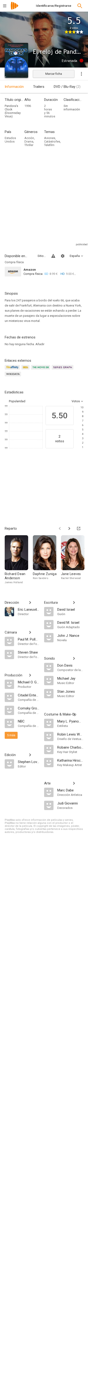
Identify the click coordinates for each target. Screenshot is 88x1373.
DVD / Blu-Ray (67, 87)
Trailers (38, 87)
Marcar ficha (53, 73)
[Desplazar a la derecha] (69, 528)
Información (14, 87)
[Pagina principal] (15, 8)
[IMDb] (26, 370)
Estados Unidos (10, 139)
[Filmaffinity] (13, 370)
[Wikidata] (14, 376)
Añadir (39, 344)
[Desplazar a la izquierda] (60, 528)
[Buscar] (79, 5)
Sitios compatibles (42, 256)
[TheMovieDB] (41, 370)
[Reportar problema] (53, 256)
